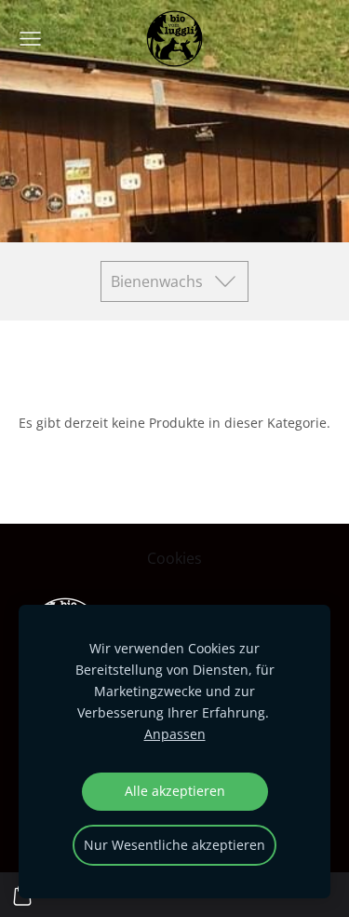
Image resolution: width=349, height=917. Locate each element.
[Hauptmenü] (30, 38)
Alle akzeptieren (175, 791)
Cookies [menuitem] (174, 558)
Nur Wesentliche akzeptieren (174, 845)
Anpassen (175, 734)
